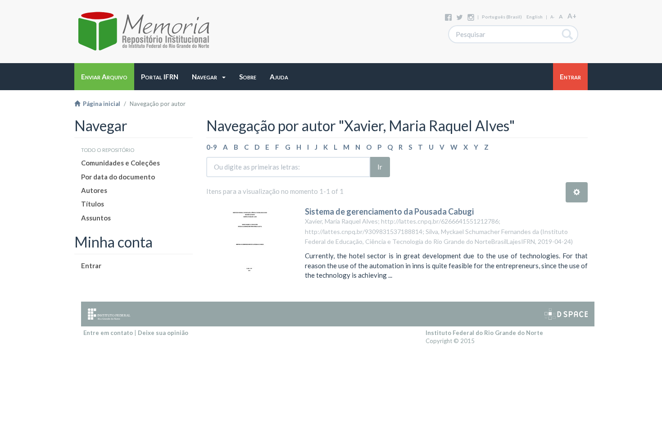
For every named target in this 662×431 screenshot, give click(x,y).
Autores (94, 190)
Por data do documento (118, 177)
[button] (208, 76)
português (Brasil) (502, 16)
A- (552, 16)
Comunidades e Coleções (120, 163)
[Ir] (567, 34)
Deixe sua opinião (163, 332)
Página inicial (100, 103)
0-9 (211, 147)
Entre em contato (108, 332)
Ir (379, 167)
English (534, 16)
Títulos (92, 204)
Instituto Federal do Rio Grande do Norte (484, 332)
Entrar (91, 265)
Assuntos (96, 218)
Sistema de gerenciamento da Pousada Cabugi (389, 211)
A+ (571, 16)
